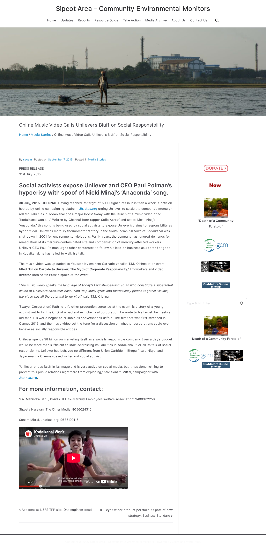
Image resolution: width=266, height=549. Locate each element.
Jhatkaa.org (88, 209)
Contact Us (198, 20)
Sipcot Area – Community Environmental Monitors (133, 8)
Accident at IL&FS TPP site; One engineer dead (57, 510)
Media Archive (156, 20)
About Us (179, 20)
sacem (27, 159)
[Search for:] (216, 303)
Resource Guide (106, 20)
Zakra (176, 541)
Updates (67, 20)
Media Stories (97, 159)
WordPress (193, 541)
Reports (84, 20)
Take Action (132, 20)
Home (51, 20)
